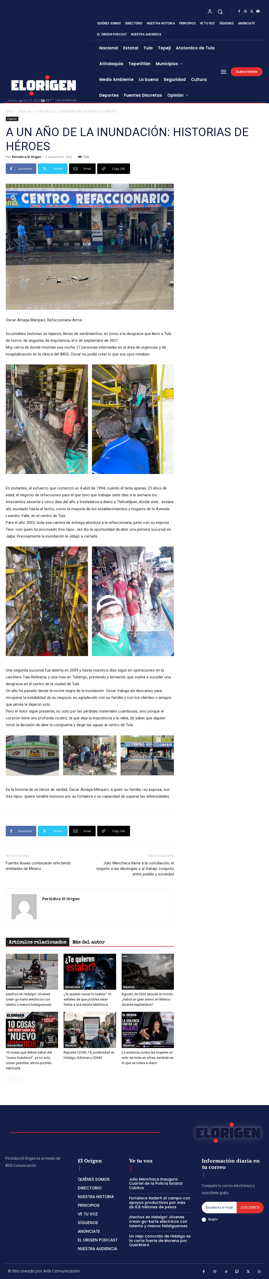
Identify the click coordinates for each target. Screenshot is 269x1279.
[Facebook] (239, 11)
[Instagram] (245, 11)
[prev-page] (9, 1078)
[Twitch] (237, 1272)
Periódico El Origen (26, 157)
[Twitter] (252, 11)
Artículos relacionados (37, 942)
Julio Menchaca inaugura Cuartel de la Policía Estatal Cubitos (156, 1184)
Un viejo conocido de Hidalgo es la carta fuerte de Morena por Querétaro (160, 1241)
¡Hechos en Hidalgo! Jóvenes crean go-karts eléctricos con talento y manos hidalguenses (28, 999)
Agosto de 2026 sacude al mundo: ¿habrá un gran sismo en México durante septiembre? (148, 999)
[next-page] (17, 1078)
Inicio (10, 111)
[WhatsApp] (259, 1272)
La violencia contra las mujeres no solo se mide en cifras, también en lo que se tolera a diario (148, 1057)
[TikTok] (226, 1272)
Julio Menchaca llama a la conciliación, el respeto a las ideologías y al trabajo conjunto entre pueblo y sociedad (135, 868)
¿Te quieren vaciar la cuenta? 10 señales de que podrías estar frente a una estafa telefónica (87, 999)
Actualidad (14, 987)
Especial (25, 111)
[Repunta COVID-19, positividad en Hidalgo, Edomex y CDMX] (90, 1030)
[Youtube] (258, 11)
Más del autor (89, 942)
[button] (220, 11)
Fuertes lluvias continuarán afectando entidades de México (38, 866)
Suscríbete (250, 1207)
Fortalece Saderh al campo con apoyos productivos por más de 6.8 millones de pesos (159, 1202)
